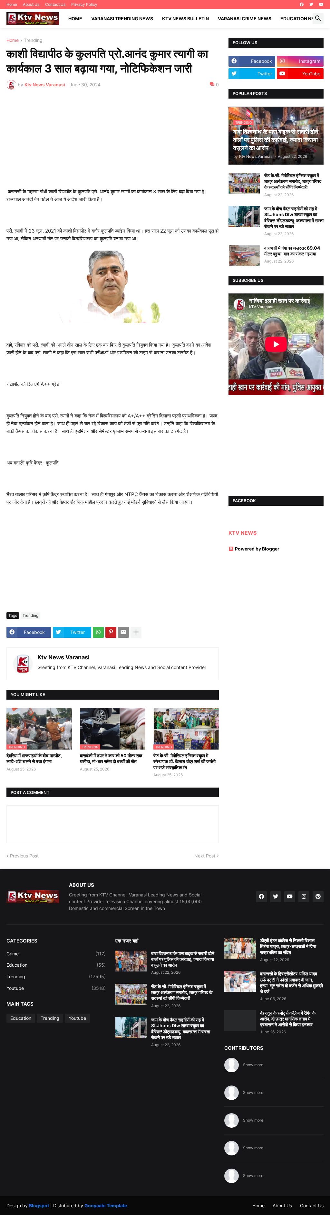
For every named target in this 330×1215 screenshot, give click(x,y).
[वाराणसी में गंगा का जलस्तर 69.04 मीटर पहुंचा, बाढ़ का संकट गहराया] (244, 255)
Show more (253, 1064)
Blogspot (39, 1205)
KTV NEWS (242, 533)
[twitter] (311, 4)
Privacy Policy (84, 4)
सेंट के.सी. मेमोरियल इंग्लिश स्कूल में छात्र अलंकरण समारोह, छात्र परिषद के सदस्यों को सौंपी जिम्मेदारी (292, 181)
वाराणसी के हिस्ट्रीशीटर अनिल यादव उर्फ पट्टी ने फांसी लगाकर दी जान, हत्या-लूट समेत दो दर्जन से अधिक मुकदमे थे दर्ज (291, 982)
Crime (56, 953)
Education (56, 965)
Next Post (204, 855)
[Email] (123, 632)
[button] (318, 18)
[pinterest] (318, 896)
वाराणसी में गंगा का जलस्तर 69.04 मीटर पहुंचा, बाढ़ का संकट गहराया (292, 250)
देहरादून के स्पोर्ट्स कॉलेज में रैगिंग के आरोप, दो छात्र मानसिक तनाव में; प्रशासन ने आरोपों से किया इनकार (287, 1018)
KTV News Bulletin (185, 18)
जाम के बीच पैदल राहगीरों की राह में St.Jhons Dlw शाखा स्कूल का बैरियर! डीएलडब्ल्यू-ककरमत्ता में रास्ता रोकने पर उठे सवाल (294, 217)
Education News (301, 18)
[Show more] (136, 632)
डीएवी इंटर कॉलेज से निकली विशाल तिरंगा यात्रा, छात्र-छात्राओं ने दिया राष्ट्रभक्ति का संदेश (288, 946)
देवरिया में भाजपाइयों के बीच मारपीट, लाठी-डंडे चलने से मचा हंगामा (34, 758)
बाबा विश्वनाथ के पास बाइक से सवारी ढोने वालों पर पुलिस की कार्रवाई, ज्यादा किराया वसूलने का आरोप (182, 959)
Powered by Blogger (257, 548)
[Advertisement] (112, 143)
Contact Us (55, 4)
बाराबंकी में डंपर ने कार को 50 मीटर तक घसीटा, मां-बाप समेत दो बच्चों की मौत (111, 758)
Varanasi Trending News (122, 18)
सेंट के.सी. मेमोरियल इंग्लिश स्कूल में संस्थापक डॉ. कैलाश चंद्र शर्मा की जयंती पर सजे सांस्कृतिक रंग (184, 761)
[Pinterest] (110, 632)
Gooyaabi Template (105, 1205)
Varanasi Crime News (244, 18)
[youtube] (321, 4)
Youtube (56, 988)
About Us (31, 4)
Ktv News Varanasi (63, 657)
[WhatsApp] (98, 632)
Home (11, 4)
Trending (33, 40)
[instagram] (303, 896)
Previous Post (24, 855)
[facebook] (302, 4)
